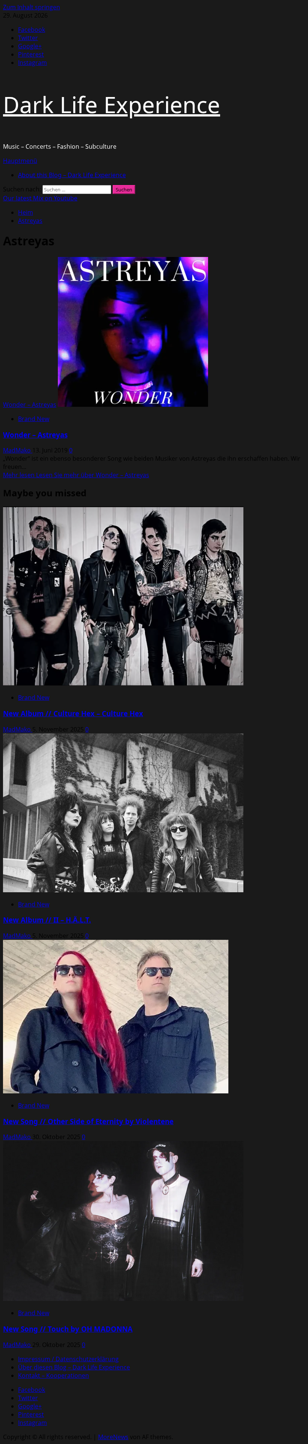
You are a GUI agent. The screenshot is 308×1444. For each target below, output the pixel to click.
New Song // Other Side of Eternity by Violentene (88, 1121)
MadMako (17, 450)
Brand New (33, 419)
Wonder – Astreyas (29, 404)
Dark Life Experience (111, 104)
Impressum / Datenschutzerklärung (68, 1359)
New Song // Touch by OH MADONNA (68, 1328)
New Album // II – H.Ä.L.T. (47, 919)
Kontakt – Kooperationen (53, 1375)
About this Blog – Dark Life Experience (72, 175)
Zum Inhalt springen (31, 7)
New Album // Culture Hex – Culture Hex (73, 713)
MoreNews (113, 1437)
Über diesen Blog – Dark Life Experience (74, 1367)
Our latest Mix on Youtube (40, 198)
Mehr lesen (76, 475)
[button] (20, 161)
